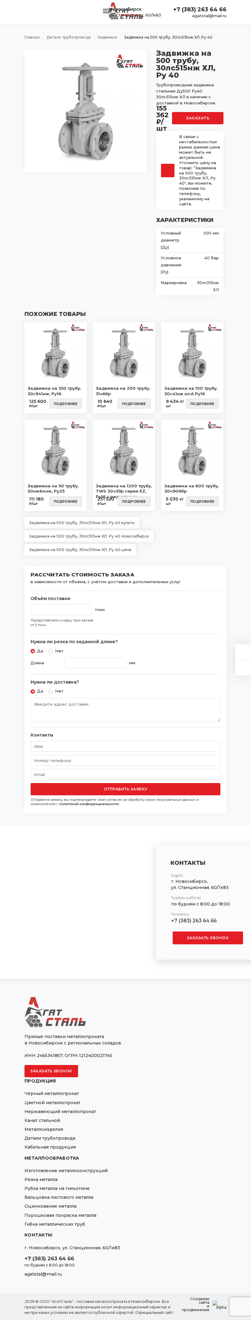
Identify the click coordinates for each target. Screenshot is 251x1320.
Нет (59, 650)
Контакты (42, 735)
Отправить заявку (126, 789)
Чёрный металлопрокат (51, 1093)
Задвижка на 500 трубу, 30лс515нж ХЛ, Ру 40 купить (82, 522)
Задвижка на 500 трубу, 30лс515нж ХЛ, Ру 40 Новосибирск (89, 536)
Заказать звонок (208, 937)
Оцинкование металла (50, 1206)
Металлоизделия (43, 1129)
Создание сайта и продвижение (195, 1304)
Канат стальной (42, 1120)
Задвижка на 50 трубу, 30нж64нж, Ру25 (53, 488)
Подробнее (66, 404)
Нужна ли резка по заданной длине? (74, 641)
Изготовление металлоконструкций (66, 1170)
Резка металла (41, 1179)
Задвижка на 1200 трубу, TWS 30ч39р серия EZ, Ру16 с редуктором (124, 489)
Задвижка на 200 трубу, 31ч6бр (123, 391)
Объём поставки (50, 598)
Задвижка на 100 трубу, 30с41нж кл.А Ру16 (191, 391)
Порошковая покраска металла (60, 1215)
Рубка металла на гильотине (57, 1188)
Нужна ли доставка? (55, 682)
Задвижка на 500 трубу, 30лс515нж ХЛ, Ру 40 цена (80, 549)
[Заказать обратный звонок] (243, 668)
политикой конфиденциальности (89, 804)
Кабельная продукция (50, 1147)
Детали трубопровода (49, 1138)
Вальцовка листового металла (58, 1197)
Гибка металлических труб (54, 1224)
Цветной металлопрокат (52, 1102)
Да (40, 650)
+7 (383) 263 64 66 (200, 9)
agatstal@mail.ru (209, 15)
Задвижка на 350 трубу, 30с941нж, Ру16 (54, 391)
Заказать (197, 118)
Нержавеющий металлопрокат (60, 1111)
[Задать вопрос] (243, 652)
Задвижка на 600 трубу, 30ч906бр (191, 488)
